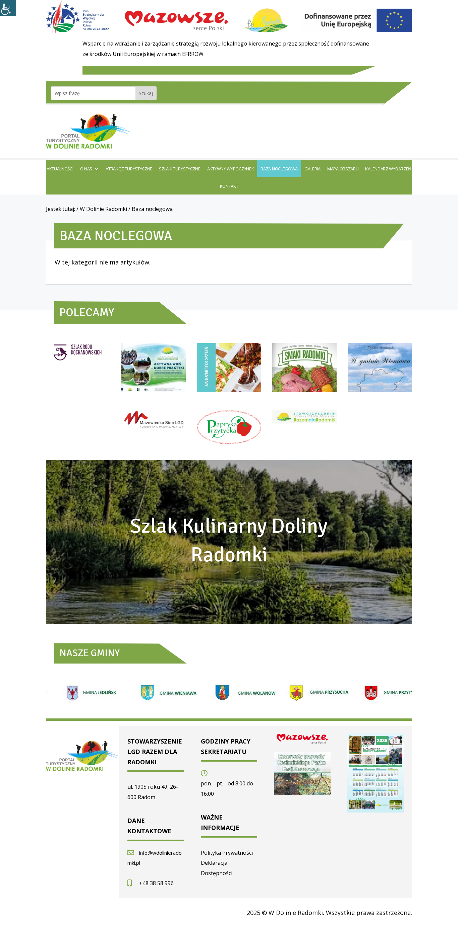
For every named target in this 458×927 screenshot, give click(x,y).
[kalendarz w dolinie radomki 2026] (375, 810)
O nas (86, 169)
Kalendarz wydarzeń (388, 169)
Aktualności (60, 169)
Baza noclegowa (279, 169)
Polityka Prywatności (227, 852)
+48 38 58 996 (156, 883)
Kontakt (229, 186)
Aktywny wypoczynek (230, 169)
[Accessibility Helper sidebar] (8, 8)
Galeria (312, 169)
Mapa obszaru (342, 169)
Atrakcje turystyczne (129, 169)
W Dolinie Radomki (103, 209)
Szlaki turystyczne (180, 169)
